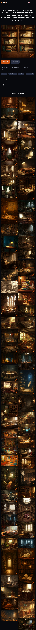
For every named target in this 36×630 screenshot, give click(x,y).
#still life (21, 74)
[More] (27, 61)
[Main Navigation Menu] (33, 2)
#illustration (12, 74)
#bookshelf (30, 74)
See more (3, 69)
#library (4, 74)
